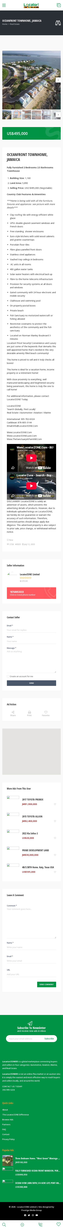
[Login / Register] (22, 1224)
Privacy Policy (8, 1139)
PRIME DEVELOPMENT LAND (35, 850)
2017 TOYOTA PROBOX (32, 799)
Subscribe (49, 1038)
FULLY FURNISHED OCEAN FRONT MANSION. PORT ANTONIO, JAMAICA (38, 1170)
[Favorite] (55, 804)
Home (4, 24)
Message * (11, 648)
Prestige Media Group (31, 1210)
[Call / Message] (40, 1224)
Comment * (12, 905)
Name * (10, 637)
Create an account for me (21, 676)
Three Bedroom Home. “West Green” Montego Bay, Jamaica (38, 1158)
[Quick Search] (58, 23)
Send (31, 683)
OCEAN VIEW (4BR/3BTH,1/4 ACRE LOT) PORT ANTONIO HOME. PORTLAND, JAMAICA (38, 1183)
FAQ (4, 1129)
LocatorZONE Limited (30, 574)
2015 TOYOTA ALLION (32, 816)
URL (8, 970)
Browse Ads (7, 1119)
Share (13, 715)
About (5, 1109)
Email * (10, 625)
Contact (5, 1134)
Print (29, 715)
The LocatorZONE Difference (15, 1114)
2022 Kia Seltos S (30, 833)
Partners (6, 1124)
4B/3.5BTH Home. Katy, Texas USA (38, 867)
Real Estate (15, 24)
